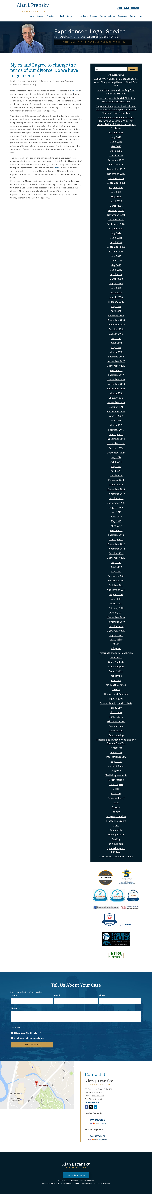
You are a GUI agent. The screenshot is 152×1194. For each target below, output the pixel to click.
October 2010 (116, 626)
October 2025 (116, 178)
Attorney (40, 16)
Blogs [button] (69, 16)
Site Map (55, 1184)
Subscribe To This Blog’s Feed (116, 856)
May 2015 (116, 420)
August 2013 (116, 507)
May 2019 (116, 306)
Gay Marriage (116, 726)
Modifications (67, 81)
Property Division (116, 816)
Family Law (116, 707)
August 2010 (116, 635)
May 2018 (116, 347)
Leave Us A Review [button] (76, 1175)
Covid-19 (116, 680)
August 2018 (116, 333)
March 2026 (116, 155)
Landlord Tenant (116, 766)
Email (57, 995)
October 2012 (116, 553)
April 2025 (116, 201)
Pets (116, 802)
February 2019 (116, 315)
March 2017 (116, 370)
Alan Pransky (19, 81)
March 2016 (116, 393)
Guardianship (116, 735)
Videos (103, 16)
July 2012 (116, 562)
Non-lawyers (116, 784)
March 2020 (116, 297)
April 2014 (116, 471)
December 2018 (116, 320)
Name (14, 995)
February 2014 (116, 480)
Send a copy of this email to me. (29, 1038)
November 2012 (116, 548)
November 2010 (116, 621)
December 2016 (116, 379)
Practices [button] (51, 16)
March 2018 (116, 352)
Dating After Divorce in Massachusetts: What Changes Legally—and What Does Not (116, 82)
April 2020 (116, 292)
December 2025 (116, 169)
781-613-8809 (128, 8)
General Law (116, 730)
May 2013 (116, 521)
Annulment (116, 657)
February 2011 (116, 608)
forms (57, 168)
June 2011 (116, 599)
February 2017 (116, 374)
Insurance (116, 752)
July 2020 (116, 288)
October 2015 (116, 407)
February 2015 (116, 429)
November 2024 (116, 215)
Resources (122, 16)
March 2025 (116, 205)
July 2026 (116, 137)
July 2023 (116, 256)
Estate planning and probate (116, 703)
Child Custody (116, 662)
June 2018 (116, 342)
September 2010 (116, 630)
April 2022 (116, 274)
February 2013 (116, 534)
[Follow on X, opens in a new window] (91, 1107)
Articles (111, 16)
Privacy (116, 807)
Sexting (116, 839)
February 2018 (116, 356)
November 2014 (116, 443)
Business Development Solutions (86, 1184)
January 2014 (116, 484)
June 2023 (116, 260)
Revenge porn (116, 834)
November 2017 (116, 361)
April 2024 (116, 242)
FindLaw (106, 1184)
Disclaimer (15, 1027)
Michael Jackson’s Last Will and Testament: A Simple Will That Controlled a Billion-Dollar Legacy (116, 121)
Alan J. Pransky (70, 1181)
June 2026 (116, 141)
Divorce (56, 81)
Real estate (116, 830)
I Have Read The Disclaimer (27, 1033)
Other (116, 788)
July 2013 (116, 512)
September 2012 (116, 557)
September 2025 (116, 182)
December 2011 (116, 576)
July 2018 (116, 338)
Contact (133, 16)
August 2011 (116, 594)
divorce (75, 91)
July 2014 (116, 457)
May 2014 (116, 466)
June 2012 (116, 567)
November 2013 (116, 493)
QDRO (116, 825)
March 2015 (116, 425)
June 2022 (116, 269)
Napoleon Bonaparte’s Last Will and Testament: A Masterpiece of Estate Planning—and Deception (116, 109)
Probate (116, 811)
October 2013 (116, 498)
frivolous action (116, 721)
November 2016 (116, 384)
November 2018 (116, 324)
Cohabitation (116, 671)
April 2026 (116, 150)
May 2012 (116, 571)
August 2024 (116, 228)
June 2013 (116, 516)
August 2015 (116, 416)
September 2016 (116, 388)
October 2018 (116, 329)
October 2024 (116, 219)
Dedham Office (92, 1102)
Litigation (116, 770)
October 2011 (116, 585)
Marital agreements (116, 775)
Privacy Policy (66, 1184)
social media (116, 843)
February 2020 (116, 301)
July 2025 (116, 192)
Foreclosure (116, 716)
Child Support (45, 81)
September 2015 (116, 411)
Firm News (116, 712)
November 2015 (116, 402)
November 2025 (116, 173)
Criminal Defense (116, 684)
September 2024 (116, 224)
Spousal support (27, 84)
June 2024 (116, 237)
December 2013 (116, 489)
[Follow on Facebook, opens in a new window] (86, 1107)
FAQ (62, 16)
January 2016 (116, 397)
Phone (102, 995)
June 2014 (116, 461)
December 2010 (116, 617)
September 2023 (116, 246)
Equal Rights (116, 698)
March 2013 (116, 530)
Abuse (116, 643)
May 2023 (116, 265)
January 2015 (116, 434)
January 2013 (116, 539)
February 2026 (116, 160)
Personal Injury (116, 798)
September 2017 (116, 365)
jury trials (116, 761)
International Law (116, 756)
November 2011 (116, 580)
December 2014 (116, 438)
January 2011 (116, 612)
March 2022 (116, 278)
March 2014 (116, 475)
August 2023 (116, 251)
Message (15, 1008)
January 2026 (116, 164)
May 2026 (116, 146)
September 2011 (116, 589)
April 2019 (116, 311)
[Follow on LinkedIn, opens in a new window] (95, 1107)
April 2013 (116, 525)
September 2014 (116, 452)
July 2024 (116, 233)
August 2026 (116, 132)
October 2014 (116, 448)
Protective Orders (116, 821)
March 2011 (116, 603)
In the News (82, 16)
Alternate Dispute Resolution (116, 653)
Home (31, 16)
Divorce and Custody (116, 694)
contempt (116, 675)
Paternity (14, 84)
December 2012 (116, 544)
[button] (150, 1180)
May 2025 (116, 196)
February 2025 (116, 210)
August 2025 (116, 187)
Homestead (116, 747)
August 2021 (116, 283)
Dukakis (93, 16)
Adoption (116, 648)
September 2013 (116, 503)
